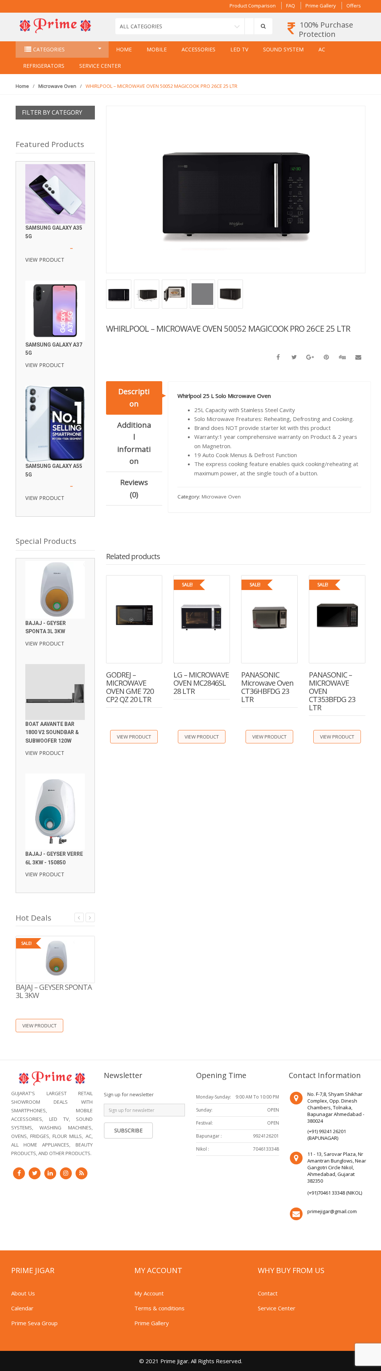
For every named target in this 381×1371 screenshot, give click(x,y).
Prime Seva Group (34, 1323)
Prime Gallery (320, 5)
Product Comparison (253, 5)
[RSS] (81, 1173)
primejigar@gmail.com (332, 1211)
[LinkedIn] (50, 1173)
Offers (353, 5)
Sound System (283, 49)
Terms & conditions (159, 1308)
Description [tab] (134, 397)
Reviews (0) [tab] (134, 488)
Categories (49, 49)
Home (124, 49)
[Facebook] (19, 1173)
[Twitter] (35, 1173)
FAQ (290, 5)
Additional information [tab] (134, 443)
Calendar (22, 1308)
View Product (134, 736)
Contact (268, 1293)
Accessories (198, 49)
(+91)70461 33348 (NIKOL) (334, 1192)
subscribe (128, 1130)
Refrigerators (43, 65)
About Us (23, 1293)
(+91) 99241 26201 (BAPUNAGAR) (326, 1134)
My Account (149, 1293)
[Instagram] (66, 1173)
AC (321, 49)
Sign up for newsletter (129, 1094)
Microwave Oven (57, 86)
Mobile (157, 49)
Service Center (100, 65)
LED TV (239, 49)
